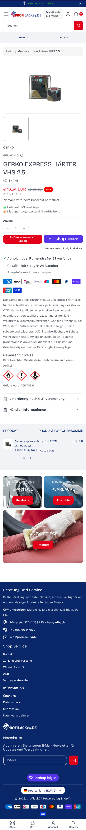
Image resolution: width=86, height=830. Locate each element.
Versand (9, 200)
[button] (6, 14)
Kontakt (8, 654)
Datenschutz (11, 702)
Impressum (11, 709)
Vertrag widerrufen (16, 680)
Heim (9, 51)
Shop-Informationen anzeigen (29, 272)
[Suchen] (78, 25)
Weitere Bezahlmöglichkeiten (63, 248)
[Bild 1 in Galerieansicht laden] (16, 129)
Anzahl (8, 221)
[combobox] (43, 25)
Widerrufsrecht (13, 667)
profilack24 (34, 798)
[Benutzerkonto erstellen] (68, 14)
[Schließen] (80, 3)
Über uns (9, 696)
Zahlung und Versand (17, 660)
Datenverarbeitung (16, 715)
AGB (6, 673)
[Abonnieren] (73, 760)
